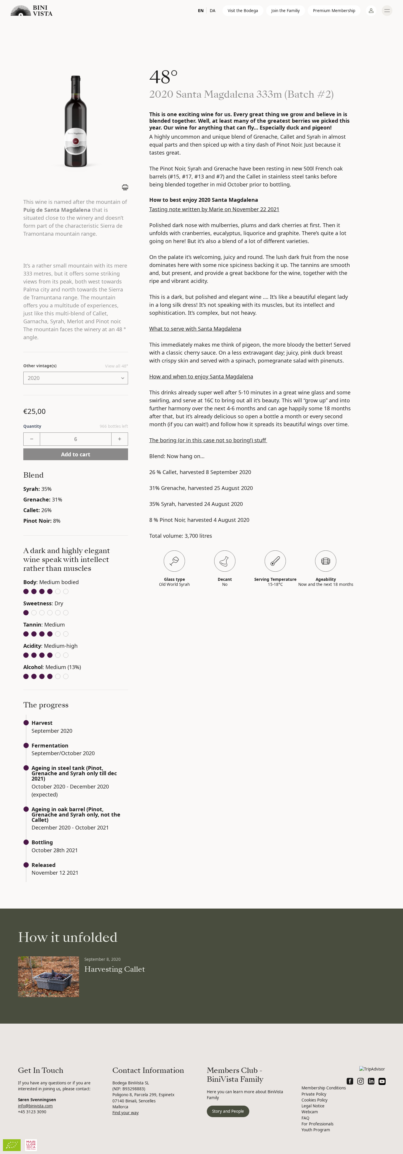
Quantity (75, 426)
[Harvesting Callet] (48, 976)
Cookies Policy (314, 1100)
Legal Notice (313, 1106)
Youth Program (316, 1129)
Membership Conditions (324, 1088)
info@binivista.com (35, 1106)
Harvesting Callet (114, 969)
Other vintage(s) (40, 366)
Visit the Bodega (243, 10)
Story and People (228, 1111)
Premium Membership (334, 10)
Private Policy (314, 1094)
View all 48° (116, 366)
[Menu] (387, 10)
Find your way (125, 1112)
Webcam (310, 1111)
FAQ (305, 1118)
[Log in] (371, 10)
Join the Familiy (285, 10)
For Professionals (317, 1124)
